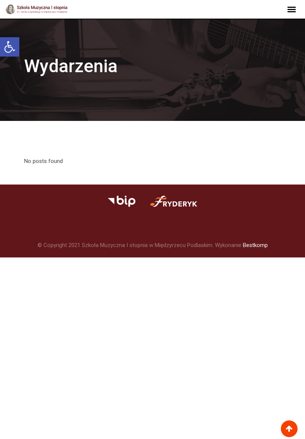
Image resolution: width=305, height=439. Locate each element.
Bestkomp (255, 245)
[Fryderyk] (121, 201)
